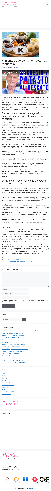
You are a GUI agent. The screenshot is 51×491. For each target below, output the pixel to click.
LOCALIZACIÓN (6, 382)
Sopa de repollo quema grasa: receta (12, 355)
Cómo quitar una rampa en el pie (10, 340)
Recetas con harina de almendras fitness (13, 335)
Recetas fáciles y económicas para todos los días (15, 349)
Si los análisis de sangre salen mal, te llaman (14, 344)
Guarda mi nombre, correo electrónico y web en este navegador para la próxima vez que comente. (25, 301)
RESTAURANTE (6, 389)
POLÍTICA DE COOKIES (8, 385)
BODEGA (4, 373)
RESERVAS (5, 387)
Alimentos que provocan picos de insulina (13, 351)
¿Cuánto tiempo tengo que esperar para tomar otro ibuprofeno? (19, 331)
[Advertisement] (25, 18)
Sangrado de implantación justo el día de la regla (15, 346)
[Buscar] (24, 319)
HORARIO (4, 380)
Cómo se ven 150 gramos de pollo (11, 337)
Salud (5, 257)
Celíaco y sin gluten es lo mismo (12, 259)
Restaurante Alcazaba (8, 391)
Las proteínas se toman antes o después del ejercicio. (18, 261)
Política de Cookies (33, 488)
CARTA (4, 376)
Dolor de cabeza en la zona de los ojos (12, 360)
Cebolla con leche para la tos (9, 342)
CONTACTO (5, 378)
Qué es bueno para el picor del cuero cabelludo (14, 362)
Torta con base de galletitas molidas (12, 353)
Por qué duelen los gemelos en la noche (12, 333)
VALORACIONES (6, 394)
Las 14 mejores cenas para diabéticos (12, 358)
